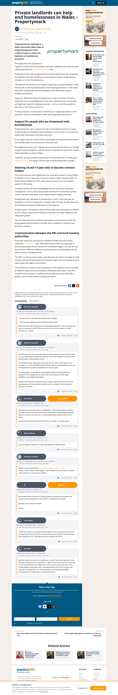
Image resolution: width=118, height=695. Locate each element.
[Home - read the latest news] (51, 3)
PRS (25, 296)
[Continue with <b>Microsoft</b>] (54, 606)
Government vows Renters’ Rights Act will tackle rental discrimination (98, 58)
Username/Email (19, 616)
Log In (69, 619)
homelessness (22, 292)
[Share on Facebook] (69, 285)
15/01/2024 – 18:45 (58, 468)
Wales (26, 39)
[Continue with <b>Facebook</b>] (40, 606)
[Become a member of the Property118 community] (95, 21)
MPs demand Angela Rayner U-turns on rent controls (98, 132)
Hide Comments (34, 301)
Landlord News (19, 39)
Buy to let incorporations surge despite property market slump (31, 654)
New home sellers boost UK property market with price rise (37, 634)
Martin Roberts (44, 468)
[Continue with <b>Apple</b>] (44, 606)
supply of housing (22, 161)
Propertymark (29, 243)
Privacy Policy (96, 678)
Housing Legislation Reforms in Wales (61, 292)
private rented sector (41, 69)
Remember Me (20, 623)
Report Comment (67, 335)
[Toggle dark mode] (93, 3)
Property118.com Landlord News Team (36, 29)
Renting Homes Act (33, 296)
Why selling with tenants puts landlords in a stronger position (98, 119)
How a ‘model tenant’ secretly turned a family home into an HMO (98, 101)
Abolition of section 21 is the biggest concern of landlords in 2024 (63, 653)
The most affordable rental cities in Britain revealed (93, 653)
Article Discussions (82, 678)
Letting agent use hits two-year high (98, 143)
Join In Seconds (54, 596)
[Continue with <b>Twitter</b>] (49, 606)
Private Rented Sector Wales (30, 294)
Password (39, 616)
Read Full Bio (62, 399)
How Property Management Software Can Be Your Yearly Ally (83, 634)
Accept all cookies (98, 688)
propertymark (44, 294)
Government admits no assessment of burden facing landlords (97, 87)
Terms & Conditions (97, 674)
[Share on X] (73, 285)
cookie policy (44, 692)
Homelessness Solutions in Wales (38, 292)
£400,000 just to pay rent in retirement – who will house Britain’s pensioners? (99, 72)
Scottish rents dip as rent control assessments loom (99, 153)
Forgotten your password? (35, 623)
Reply (75, 335)
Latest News (81, 674)
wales (41, 296)
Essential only (83, 688)
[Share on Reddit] (77, 285)
